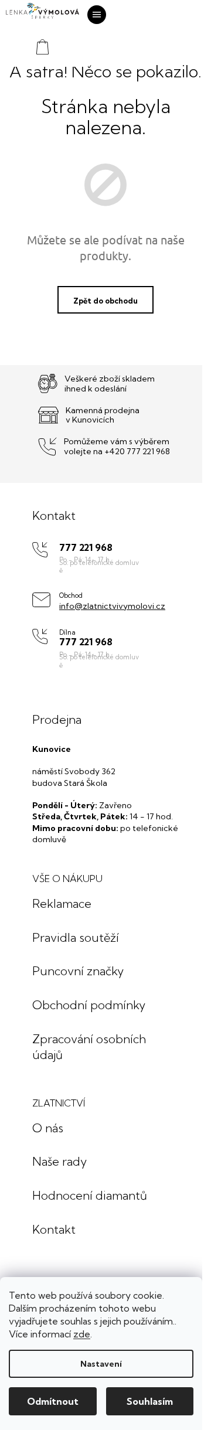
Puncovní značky (78, 970)
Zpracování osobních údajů (89, 1047)
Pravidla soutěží (75, 937)
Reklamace (61, 903)
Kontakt (54, 1229)
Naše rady (59, 1161)
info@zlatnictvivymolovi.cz (112, 606)
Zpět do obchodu (105, 300)
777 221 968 (86, 547)
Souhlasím (150, 1401)
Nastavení (101, 1363)
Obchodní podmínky (88, 1004)
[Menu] (96, 14)
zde (81, 1334)
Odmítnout (53, 1401)
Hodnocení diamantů (89, 1195)
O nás (47, 1128)
